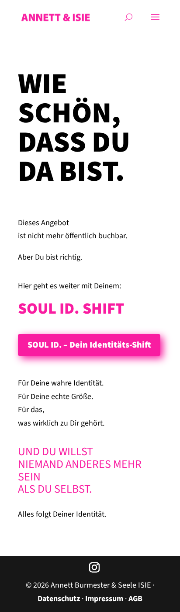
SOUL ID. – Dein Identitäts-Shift (89, 345)
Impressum (104, 598)
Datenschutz (59, 598)
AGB (135, 598)
